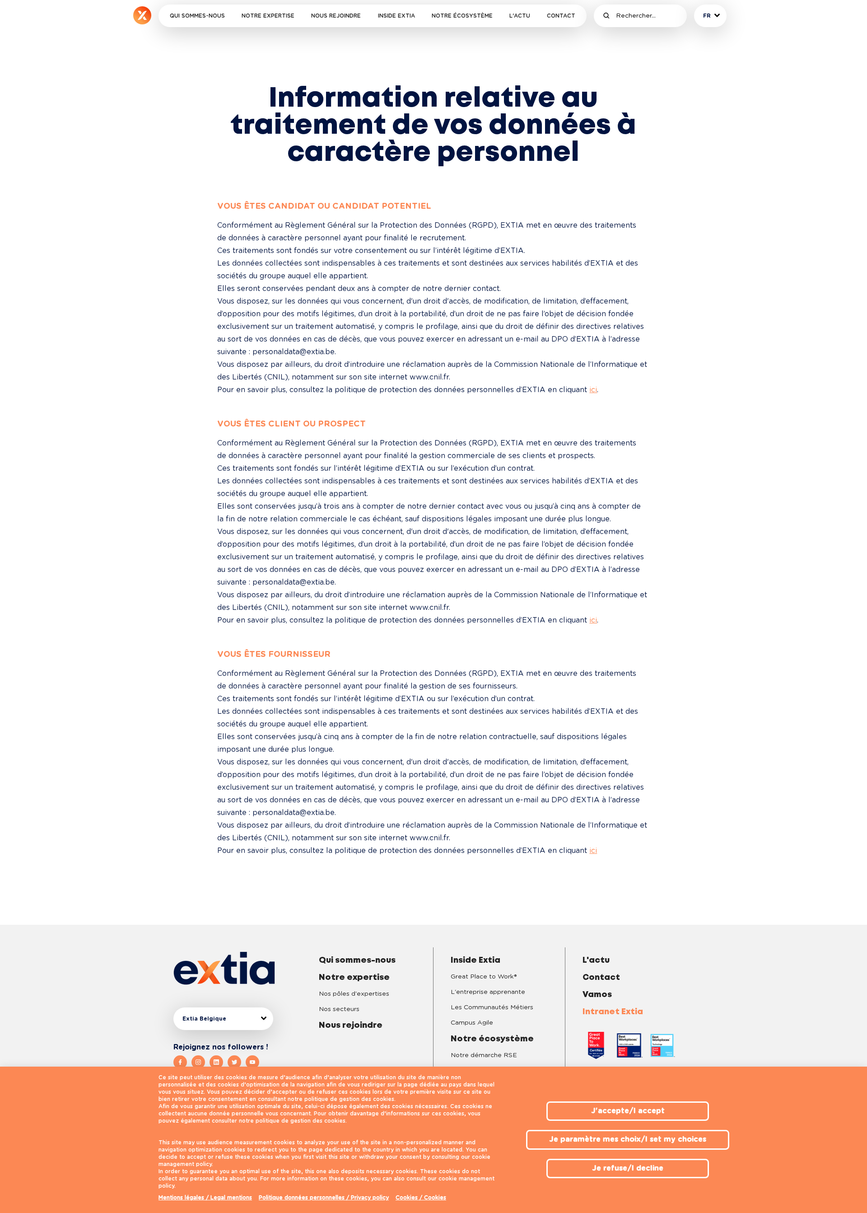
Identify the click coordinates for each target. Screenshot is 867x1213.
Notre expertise (268, 16)
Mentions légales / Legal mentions (205, 1197)
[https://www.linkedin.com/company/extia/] (219, 1062)
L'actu (519, 16)
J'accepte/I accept (628, 1111)
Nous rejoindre (336, 16)
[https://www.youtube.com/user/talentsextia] (252, 1062)
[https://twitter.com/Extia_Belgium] (237, 1062)
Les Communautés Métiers (492, 1007)
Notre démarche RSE (484, 1055)
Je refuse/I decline (627, 1168)
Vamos (597, 994)
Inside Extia (396, 16)
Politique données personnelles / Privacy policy (324, 1197)
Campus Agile (472, 1023)
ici (593, 389)
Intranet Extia (613, 1012)
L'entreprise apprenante (488, 992)
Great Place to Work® (484, 977)
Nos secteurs (339, 1009)
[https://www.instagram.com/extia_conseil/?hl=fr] (200, 1062)
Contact (561, 16)
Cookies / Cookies (421, 1197)
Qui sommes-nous (197, 16)
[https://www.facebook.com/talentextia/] (182, 1062)
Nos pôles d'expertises (354, 994)
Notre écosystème (462, 16)
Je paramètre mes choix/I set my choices (627, 1139)
